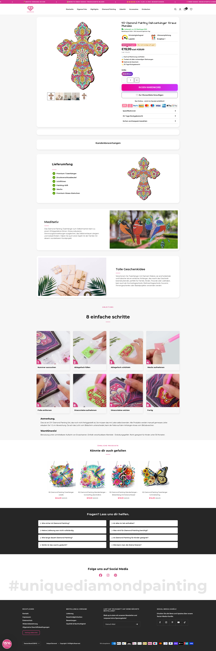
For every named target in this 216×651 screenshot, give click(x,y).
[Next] (113, 53)
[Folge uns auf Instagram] (166, 622)
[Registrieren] (137, 624)
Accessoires (133, 9)
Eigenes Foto (82, 9)
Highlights (94, 9)
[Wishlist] (191, 9)
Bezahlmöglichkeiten (74, 617)
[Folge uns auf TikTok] (185, 622)
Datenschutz (27, 620)
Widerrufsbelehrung (30, 624)
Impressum (26, 617)
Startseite (69, 9)
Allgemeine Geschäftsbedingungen (36, 627)
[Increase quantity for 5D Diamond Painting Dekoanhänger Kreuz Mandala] (136, 80)
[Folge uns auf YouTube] (179, 622)
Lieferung (69, 614)
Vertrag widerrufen (31, 632)
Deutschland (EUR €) (30, 643)
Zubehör (122, 9)
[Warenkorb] (185, 9)
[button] (7, 644)
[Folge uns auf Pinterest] (172, 622)
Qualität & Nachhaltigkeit (76, 624)
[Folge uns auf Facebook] (160, 622)
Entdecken (146, 9)
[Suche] (175, 9)
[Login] (180, 9)
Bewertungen (71, 620)
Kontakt (25, 614)
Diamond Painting (109, 9)
